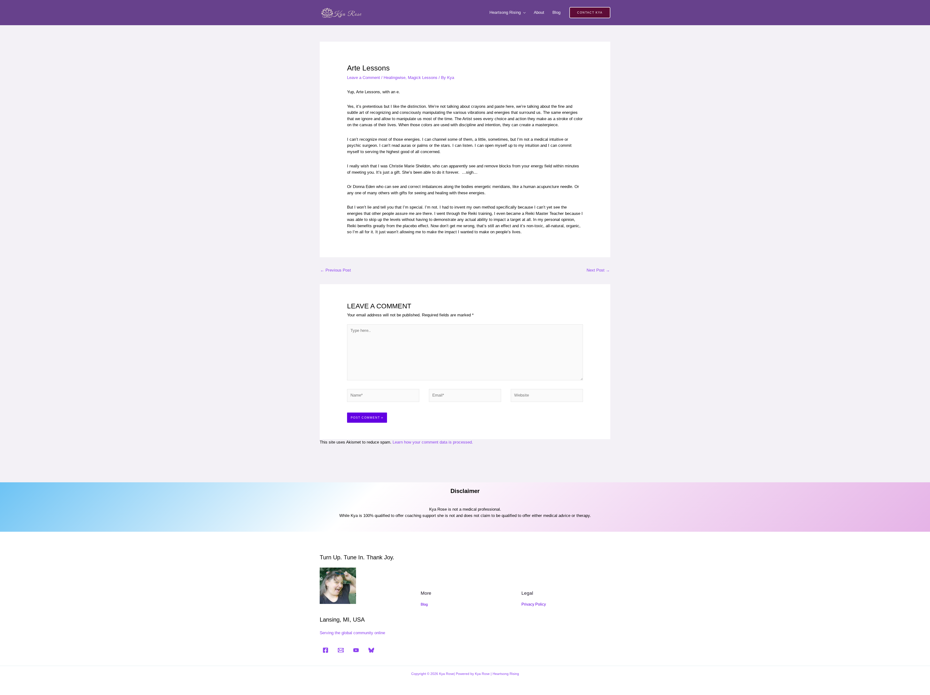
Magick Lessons (422, 77)
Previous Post (335, 270)
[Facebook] (325, 650)
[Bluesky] (371, 650)
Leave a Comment (363, 77)
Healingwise (394, 77)
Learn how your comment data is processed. (433, 442)
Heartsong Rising (505, 12)
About (539, 12)
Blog (556, 12)
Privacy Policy (533, 604)
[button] (589, 12)
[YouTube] (356, 650)
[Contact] (341, 650)
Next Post (598, 270)
